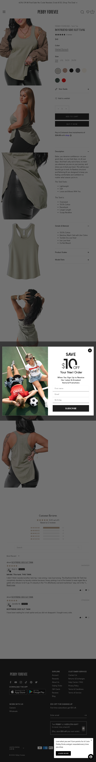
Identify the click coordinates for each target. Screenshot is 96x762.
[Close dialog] (90, 350)
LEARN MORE (63, 753)
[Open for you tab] (91, 757)
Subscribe (70, 408)
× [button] (91, 740)
